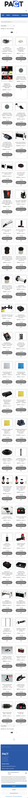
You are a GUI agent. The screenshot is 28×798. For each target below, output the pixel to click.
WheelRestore (15, 15)
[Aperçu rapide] (8, 56)
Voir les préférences (14, 793)
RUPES (8, 15)
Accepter (14, 786)
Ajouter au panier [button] (7, 58)
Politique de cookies (9, 796)
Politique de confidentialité (17, 796)
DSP (3, 15)
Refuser (14, 789)
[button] (26, 773)
